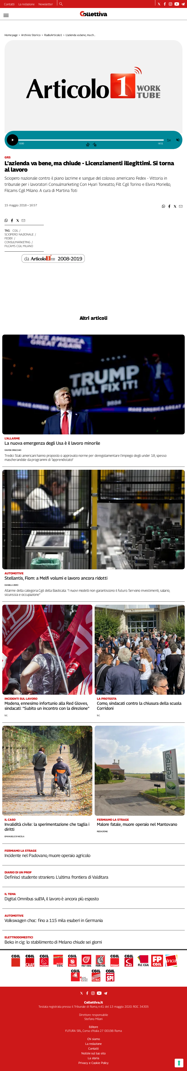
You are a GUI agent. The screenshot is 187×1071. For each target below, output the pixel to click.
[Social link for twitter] (159, 4)
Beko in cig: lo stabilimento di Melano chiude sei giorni (53, 942)
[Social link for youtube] (176, 4)
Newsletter (46, 4)
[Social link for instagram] (170, 4)
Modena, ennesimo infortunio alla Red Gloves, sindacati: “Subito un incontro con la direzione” (47, 706)
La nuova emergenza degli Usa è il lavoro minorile (52, 443)
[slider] (91, 140)
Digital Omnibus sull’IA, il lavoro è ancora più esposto (52, 898)
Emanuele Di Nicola (14, 836)
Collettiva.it (93, 1002)
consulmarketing (17, 242)
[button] (163, 206)
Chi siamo (93, 1039)
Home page (11, 35)
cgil (15, 230)
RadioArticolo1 (53, 35)
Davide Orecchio (13, 450)
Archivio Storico (31, 35)
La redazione (26, 4)
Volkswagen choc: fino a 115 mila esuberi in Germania (54, 920)
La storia (93, 1058)
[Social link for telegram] (183, 4)
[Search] (61, 4)
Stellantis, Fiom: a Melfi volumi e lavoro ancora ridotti (56, 578)
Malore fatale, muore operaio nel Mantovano (137, 824)
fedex (9, 238)
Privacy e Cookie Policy (93, 1063)
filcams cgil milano (19, 246)
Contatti (9, 4)
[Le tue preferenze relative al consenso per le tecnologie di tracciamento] (179, 1063)
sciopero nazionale (19, 234)
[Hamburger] (6, 15)
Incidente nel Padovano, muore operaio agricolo (47, 855)
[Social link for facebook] (164, 4)
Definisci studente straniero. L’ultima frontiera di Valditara (56, 877)
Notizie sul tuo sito (93, 1053)
